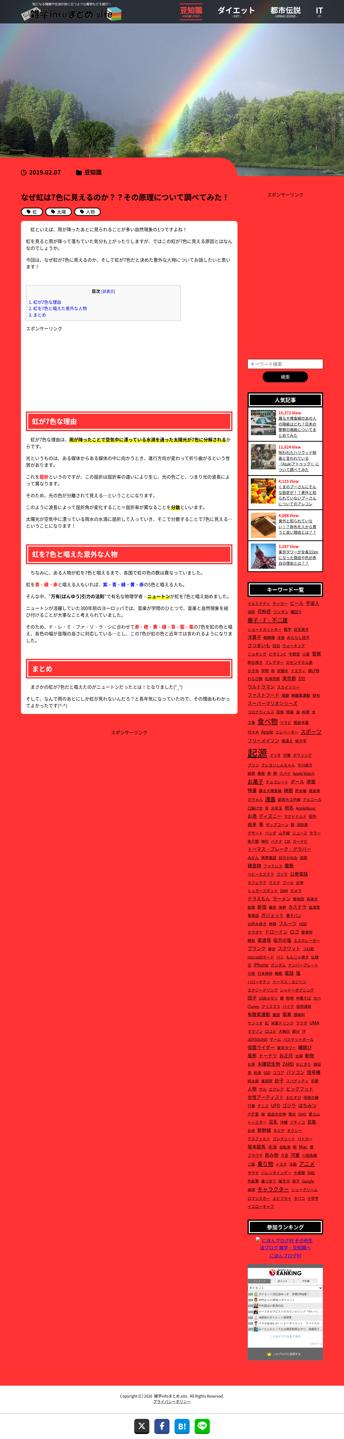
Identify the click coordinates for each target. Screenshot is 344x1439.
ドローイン (276, 931)
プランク (257, 948)
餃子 (279, 1080)
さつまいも (259, 645)
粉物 (290, 998)
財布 (316, 695)
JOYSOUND (257, 1039)
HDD (303, 923)
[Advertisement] (63, 363)
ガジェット (272, 915)
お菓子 (255, 781)
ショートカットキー (265, 629)
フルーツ (288, 923)
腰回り (296, 611)
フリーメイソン (263, 740)
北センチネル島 (299, 662)
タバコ (299, 1198)
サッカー (280, 603)
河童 (295, 1155)
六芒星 (253, 1114)
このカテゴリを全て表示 (285, 1336)
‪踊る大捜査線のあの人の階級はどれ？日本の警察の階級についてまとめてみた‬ (297, 426)
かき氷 (253, 670)
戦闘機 (269, 637)
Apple (267, 731)
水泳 (272, 1146)
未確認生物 (268, 1064)
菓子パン (293, 915)
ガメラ (295, 890)
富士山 (314, 1114)
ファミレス (272, 865)
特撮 (252, 790)
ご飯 (251, 1164)
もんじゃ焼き (297, 957)
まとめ (37, 315)
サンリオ (255, 1023)
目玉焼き (301, 629)
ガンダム (278, 965)
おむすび (293, 1097)
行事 (251, 1105)
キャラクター (273, 1189)
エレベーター (287, 732)
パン (280, 957)
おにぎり (303, 1064)
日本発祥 (264, 973)
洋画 (293, 1164)
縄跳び (305, 1047)
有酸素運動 (259, 1014)
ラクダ (301, 1023)
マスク (274, 882)
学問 (265, 670)
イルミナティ (259, 603)
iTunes (253, 1006)
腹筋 (289, 865)
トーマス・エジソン (289, 981)
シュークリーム (304, 1189)
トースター (257, 1122)
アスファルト (259, 1138)
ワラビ (285, 722)
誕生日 (284, 1181)
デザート (255, 833)
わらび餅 (255, 678)
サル (262, 1089)
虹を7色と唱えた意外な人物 (58, 308)
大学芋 (313, 1198)
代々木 (253, 732)
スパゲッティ (297, 1080)
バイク (288, 1006)
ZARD (288, 1064)
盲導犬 (312, 898)
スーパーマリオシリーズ (272, 703)
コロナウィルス (261, 711)
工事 (251, 722)
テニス (263, 1105)
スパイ (285, 773)
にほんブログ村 (285, 1255)
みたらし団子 (298, 637)
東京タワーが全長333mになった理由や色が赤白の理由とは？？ (298, 557)
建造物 (254, 865)
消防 (251, 611)
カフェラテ (257, 882)
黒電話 (253, 915)
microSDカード (261, 957)
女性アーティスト (266, 1097)
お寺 (299, 882)
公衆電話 (299, 873)
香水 (292, 1114)
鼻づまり (268, 1181)
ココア (278, 1072)
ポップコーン (277, 824)
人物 (252, 1088)
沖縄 (284, 1122)
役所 (312, 816)
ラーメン (281, 898)
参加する (317, 1343)
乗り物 (265, 1163)
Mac (303, 1146)
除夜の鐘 (311, 1097)
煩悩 (317, 1064)
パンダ (270, 833)
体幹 (282, 907)
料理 (305, 711)
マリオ (275, 755)
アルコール (312, 799)
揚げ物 (313, 670)
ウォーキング (293, 645)
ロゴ (294, 931)
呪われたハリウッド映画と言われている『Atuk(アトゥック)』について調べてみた (299, 461)
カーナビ (300, 841)
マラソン (255, 1031)
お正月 (286, 1055)
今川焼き (305, 765)
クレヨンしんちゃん (278, 765)
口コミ (270, 1031)
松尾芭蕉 (272, 678)
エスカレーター (307, 940)
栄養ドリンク (282, 1023)
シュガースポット (263, 890)
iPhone (261, 964)
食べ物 (267, 721)
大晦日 (284, 1031)
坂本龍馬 (257, 1146)
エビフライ (281, 1198)
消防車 (302, 824)
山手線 (284, 833)
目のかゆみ (288, 857)
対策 (287, 755)
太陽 (299, 1055)
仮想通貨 (303, 1006)
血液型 (314, 907)
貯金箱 (300, 790)
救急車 (314, 790)
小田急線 (309, 1155)
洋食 (281, 637)
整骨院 (307, 932)
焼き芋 (300, 740)
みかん (253, 857)
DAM (284, 890)
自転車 (285, 1147)
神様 (272, 923)
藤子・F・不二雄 (268, 620)
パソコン (295, 1072)
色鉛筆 (253, 1181)
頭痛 (290, 711)
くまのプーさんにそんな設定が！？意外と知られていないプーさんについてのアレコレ (297, 495)
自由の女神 (276, 1114)
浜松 (311, 1172)
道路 (303, 857)
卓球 (251, 1189)
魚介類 (253, 841)
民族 (280, 711)
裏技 (272, 907)
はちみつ (307, 1105)
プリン (253, 765)
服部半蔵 (301, 722)
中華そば (303, 998)
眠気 (251, 940)
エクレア (276, 1089)
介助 (251, 973)
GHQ (302, 1114)
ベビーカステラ (261, 874)
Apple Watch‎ (304, 773)
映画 (288, 790)
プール (288, 882)
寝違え (287, 740)
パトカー (305, 1138)
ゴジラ (289, 1105)
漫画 (270, 799)
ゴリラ (282, 874)
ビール (296, 603)
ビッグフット (299, 1088)
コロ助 (308, 948)
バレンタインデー (276, 1172)
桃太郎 (253, 1080)
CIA (287, 841)
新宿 (261, 906)
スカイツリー (288, 687)
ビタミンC (277, 654)
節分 (296, 1031)
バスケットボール (298, 1039)
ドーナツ (268, 1055)
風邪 (252, 1055)
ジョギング (257, 654)
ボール (297, 781)
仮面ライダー (261, 1047)
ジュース (299, 833)
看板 (261, 773)
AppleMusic (306, 808)
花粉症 (264, 611)
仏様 (315, 957)
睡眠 (278, 973)
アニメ (307, 1163)
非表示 (108, 291)
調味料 (299, 1014)
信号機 (313, 1072)
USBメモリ (268, 998)
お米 (251, 1130)
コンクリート (283, 1138)
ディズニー (270, 816)
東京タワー (286, 1047)
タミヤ (279, 1130)
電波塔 (264, 940)
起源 (257, 752)
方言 (284, 1155)
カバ (317, 998)
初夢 (315, 1080)
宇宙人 (312, 603)
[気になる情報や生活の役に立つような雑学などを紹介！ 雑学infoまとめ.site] (71, 12)
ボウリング (302, 755)
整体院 (298, 898)
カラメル (255, 799)
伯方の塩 (282, 940)
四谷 (276, 645)
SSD (266, 1072)
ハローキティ (259, 981)
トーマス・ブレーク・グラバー (279, 849)
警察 (316, 653)
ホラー (315, 833)
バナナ (276, 841)
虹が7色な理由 (45, 302)
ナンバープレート (303, 965)
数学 (287, 629)
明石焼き (255, 662)
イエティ (298, 670)
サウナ (253, 1172)
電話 (289, 973)
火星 (306, 654)
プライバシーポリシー (172, 1401)
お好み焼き (257, 923)
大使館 (299, 1172)
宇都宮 (294, 654)
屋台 (272, 948)
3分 (301, 678)
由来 (252, 824)
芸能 (311, 1121)
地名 (289, 807)
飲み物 (272, 1155)
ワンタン (280, 611)
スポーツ (311, 731)
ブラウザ (255, 1155)
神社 (265, 841)
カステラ (297, 906)
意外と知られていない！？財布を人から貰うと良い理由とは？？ (297, 526)
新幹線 (264, 1130)
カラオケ (255, 932)
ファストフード (263, 695)
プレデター (274, 662)
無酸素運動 (300, 695)
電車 (286, 1014)
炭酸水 (282, 670)
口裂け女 (255, 808)
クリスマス (270, 1006)
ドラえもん (259, 898)
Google (308, 1181)
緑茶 (251, 773)
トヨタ (281, 1164)
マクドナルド (295, 816)
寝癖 (285, 695)
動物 (309, 1055)
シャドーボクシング (297, 990)
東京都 (289, 678)
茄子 (296, 1181)
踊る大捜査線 (270, 790)
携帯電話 (268, 857)
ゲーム (275, 1039)
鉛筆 (251, 907)
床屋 (311, 781)
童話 (276, 1014)
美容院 (266, 1080)
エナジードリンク (263, 990)
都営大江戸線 (289, 799)
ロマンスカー (259, 1198)
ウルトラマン (261, 686)
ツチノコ (297, 1122)
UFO (275, 1105)
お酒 (252, 816)
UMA (314, 1022)
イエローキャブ (261, 1206)
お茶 (251, 1064)
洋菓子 (254, 637)
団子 (252, 997)
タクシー (294, 1130)
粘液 (257, 1072)
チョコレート (277, 781)
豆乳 (273, 1121)
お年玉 (276, 808)
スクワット (289, 948)
